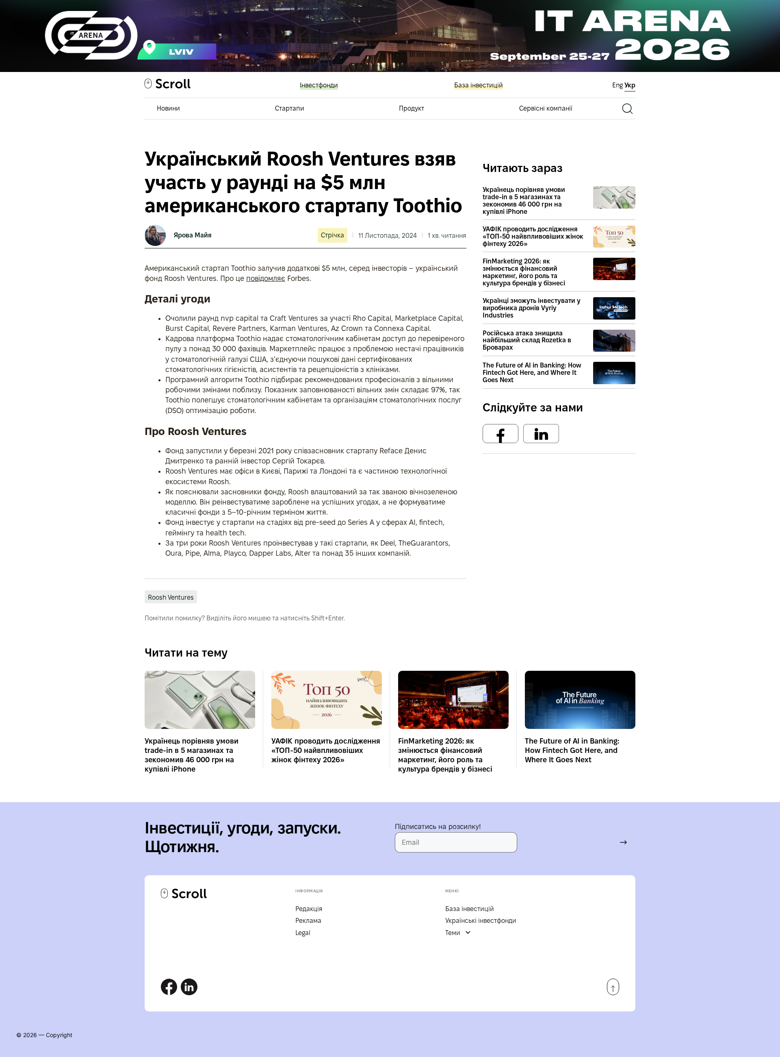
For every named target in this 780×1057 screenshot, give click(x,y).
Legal (302, 932)
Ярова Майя (193, 235)
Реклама (308, 920)
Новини (168, 108)
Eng (618, 85)
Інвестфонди (319, 85)
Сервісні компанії (545, 108)
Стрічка (332, 235)
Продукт (411, 108)
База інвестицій (478, 85)
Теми (452, 932)
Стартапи (289, 108)
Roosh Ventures (171, 597)
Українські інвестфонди (480, 920)
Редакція (309, 908)
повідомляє (265, 278)
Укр (629, 85)
